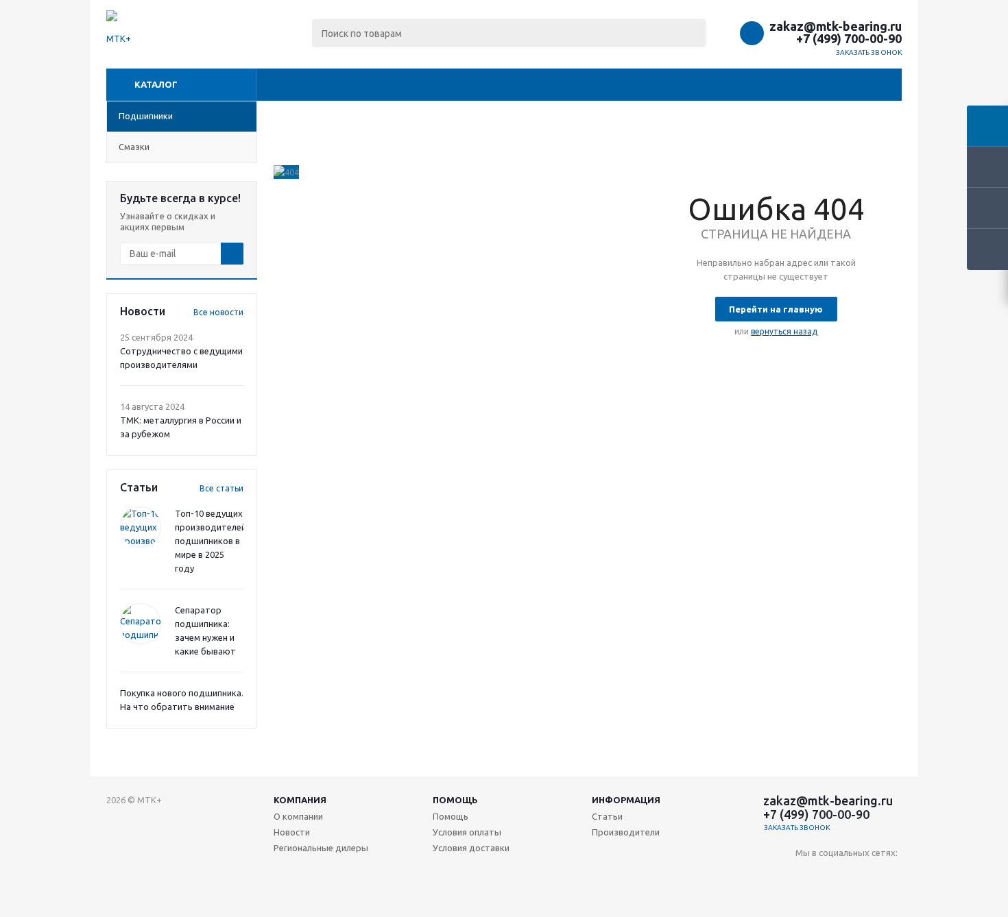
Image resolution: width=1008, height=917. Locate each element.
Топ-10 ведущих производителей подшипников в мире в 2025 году (210, 541)
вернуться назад (784, 331)
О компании (298, 816)
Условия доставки (471, 848)
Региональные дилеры (321, 848)
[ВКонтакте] (806, 875)
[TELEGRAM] (862, 875)
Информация (626, 800)
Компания (300, 800)
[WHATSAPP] (890, 875)
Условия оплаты (467, 832)
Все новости (218, 312)
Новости (292, 832)
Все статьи (221, 488)
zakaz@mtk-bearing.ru (835, 26)
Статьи (607, 816)
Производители (626, 832)
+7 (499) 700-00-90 (849, 38)
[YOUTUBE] (834, 875)
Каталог (156, 84)
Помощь (455, 800)
